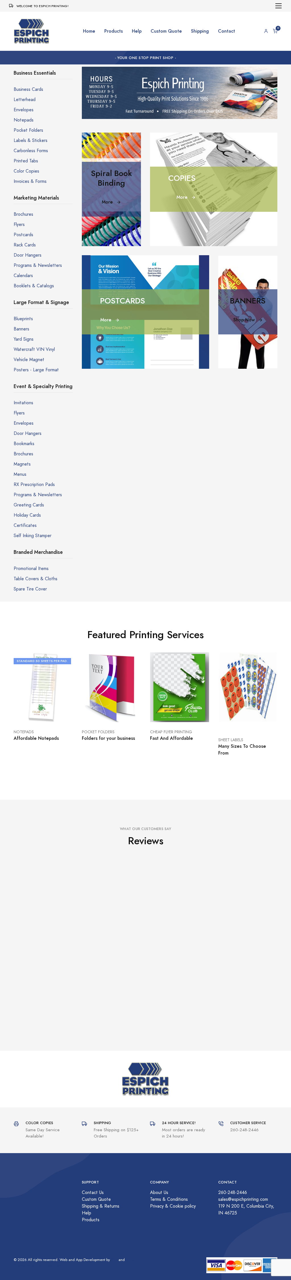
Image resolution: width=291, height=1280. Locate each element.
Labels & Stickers (30, 140)
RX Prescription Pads (34, 484)
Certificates (25, 525)
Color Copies (26, 171)
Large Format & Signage (41, 302)
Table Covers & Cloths (35, 579)
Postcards (23, 235)
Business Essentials (35, 72)
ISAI (114, 1259)
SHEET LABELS (230, 740)
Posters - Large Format (36, 370)
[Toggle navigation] (278, 6)
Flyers (19, 224)
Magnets (22, 464)
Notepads (24, 120)
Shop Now (244, 320)
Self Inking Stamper (32, 536)
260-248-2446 (232, 1192)
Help (137, 31)
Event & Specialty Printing (43, 386)
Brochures (23, 214)
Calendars (23, 276)
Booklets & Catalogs (34, 286)
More (108, 202)
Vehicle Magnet (29, 360)
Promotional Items (31, 568)
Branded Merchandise (38, 552)
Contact (226, 31)
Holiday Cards (27, 515)
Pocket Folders (28, 130)
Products (113, 31)
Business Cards (28, 89)
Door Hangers (27, 255)
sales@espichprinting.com (243, 1199)
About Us (159, 1192)
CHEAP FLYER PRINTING (171, 732)
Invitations (23, 403)
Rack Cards (25, 245)
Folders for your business (108, 738)
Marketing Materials (36, 197)
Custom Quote (166, 31)
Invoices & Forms (30, 181)
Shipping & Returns (100, 1206)
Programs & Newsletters (38, 265)
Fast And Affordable (171, 738)
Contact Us (93, 1192)
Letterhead (25, 100)
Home (89, 31)
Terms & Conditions (169, 1199)
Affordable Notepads (36, 738)
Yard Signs (24, 339)
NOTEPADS (24, 732)
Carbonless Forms (31, 151)
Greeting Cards (29, 505)
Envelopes (24, 110)
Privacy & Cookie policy (173, 1206)
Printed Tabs (26, 161)
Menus (20, 474)
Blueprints (23, 319)
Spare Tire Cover (30, 589)
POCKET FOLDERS (98, 732)
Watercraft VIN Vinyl (34, 349)
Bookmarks (24, 444)
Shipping (200, 31)
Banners (21, 329)
